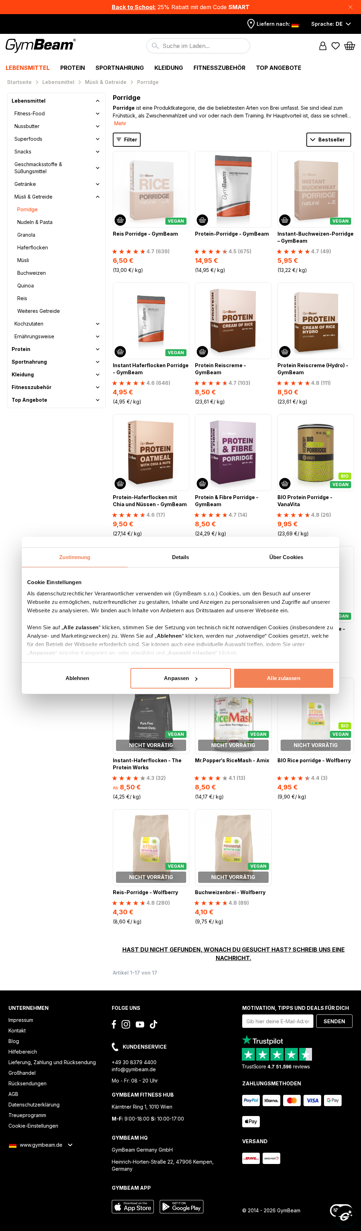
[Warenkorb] (349, 45)
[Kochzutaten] (97, 323)
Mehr (120, 123)
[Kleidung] (97, 374)
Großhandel (22, 1073)
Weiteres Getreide (38, 311)
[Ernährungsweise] (97, 336)
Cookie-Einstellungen (33, 1126)
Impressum (20, 1020)
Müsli (23, 260)
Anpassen (176, 678)
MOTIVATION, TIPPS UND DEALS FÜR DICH (295, 1008)
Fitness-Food (29, 113)
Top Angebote (29, 400)
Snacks (22, 151)
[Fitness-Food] (97, 113)
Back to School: (134, 7)
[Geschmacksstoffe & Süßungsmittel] (97, 168)
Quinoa (25, 286)
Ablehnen (78, 678)
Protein (21, 349)
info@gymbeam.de (134, 1069)
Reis (22, 298)
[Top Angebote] (97, 400)
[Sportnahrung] (97, 361)
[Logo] (42, 46)
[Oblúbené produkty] (335, 46)
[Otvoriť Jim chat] (345, 1215)
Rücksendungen (27, 1083)
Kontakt (17, 1030)
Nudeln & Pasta (35, 222)
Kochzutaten (28, 324)
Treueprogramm (27, 1115)
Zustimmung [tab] (75, 557)
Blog (13, 1041)
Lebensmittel (28, 101)
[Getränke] (97, 184)
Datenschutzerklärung (34, 1105)
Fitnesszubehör (31, 387)
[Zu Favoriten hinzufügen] (183, 157)
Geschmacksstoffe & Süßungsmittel (38, 167)
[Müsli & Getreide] (97, 196)
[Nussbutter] (97, 126)
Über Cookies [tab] (286, 557)
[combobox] (198, 46)
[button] (180, 7)
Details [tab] (180, 557)
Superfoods (28, 139)
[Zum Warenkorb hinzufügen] (120, 220)
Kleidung (23, 374)
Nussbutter (26, 126)
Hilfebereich (22, 1052)
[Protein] (97, 349)
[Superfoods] (97, 138)
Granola (26, 235)
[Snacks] (97, 151)
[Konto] (323, 46)
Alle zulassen (283, 678)
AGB (13, 1094)
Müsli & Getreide (33, 197)
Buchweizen (31, 273)
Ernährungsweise (34, 336)
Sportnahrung (29, 362)
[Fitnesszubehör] (97, 387)
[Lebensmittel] (97, 100)
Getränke (25, 184)
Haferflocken (32, 247)
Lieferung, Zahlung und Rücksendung (52, 1062)
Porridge (27, 209)
